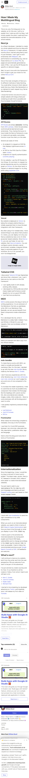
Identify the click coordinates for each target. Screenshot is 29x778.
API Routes (4, 125)
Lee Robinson (7, 410)
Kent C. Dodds (19, 371)
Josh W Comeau (8, 412)
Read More (5, 638)
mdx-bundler (18, 369)
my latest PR (16, 61)
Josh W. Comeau (8, 579)
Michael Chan (7, 584)
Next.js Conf (9, 74)
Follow (14, 713)
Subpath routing (6, 492)
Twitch (12, 589)
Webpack (15, 56)
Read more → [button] (14, 699)
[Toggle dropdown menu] (26, 598)
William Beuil (9, 6)
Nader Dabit (7, 582)
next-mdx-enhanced (20, 377)
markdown (5, 26)
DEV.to (5, 414)
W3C (15, 549)
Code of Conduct (10, 660)
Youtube (3, 593)
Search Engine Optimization (14, 527)
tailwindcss (10, 23)
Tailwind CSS (13, 275)
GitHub (9, 166)
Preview (15, 655)
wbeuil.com (17, 9)
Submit (7, 655)
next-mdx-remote (7, 379)
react (17, 23)
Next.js (5, 50)
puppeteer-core (14, 170)
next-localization (14, 515)
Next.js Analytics (15, 243)
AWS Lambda (8, 127)
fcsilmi (9, 152)
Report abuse (20, 660)
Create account (22, 2)
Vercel (21, 221)
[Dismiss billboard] (27, 740)
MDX (2, 302)
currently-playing (8, 156)
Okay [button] (4, 775)
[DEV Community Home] (6, 2)
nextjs (4, 23)
